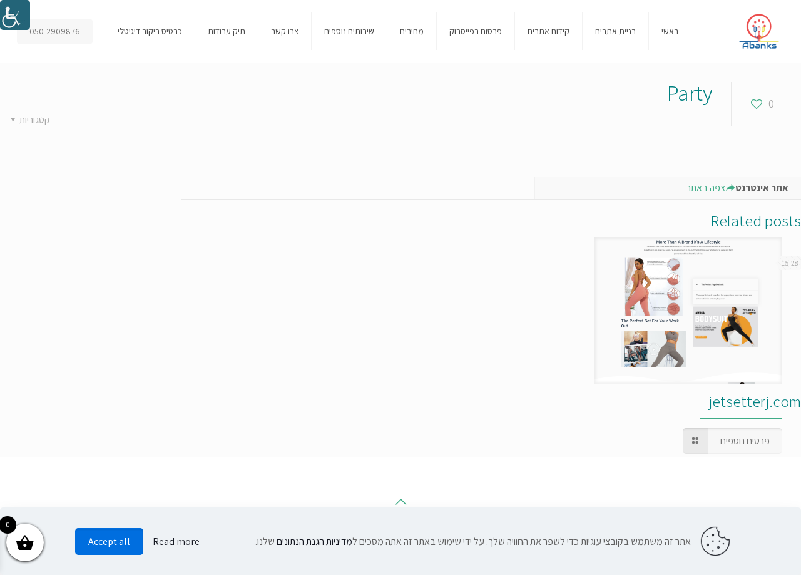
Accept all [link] (109, 541)
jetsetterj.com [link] (754, 401)
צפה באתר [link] (705, 187)
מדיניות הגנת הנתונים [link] (314, 541)
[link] (15, 15)
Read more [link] (176, 541)
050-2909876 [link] (54, 31)
